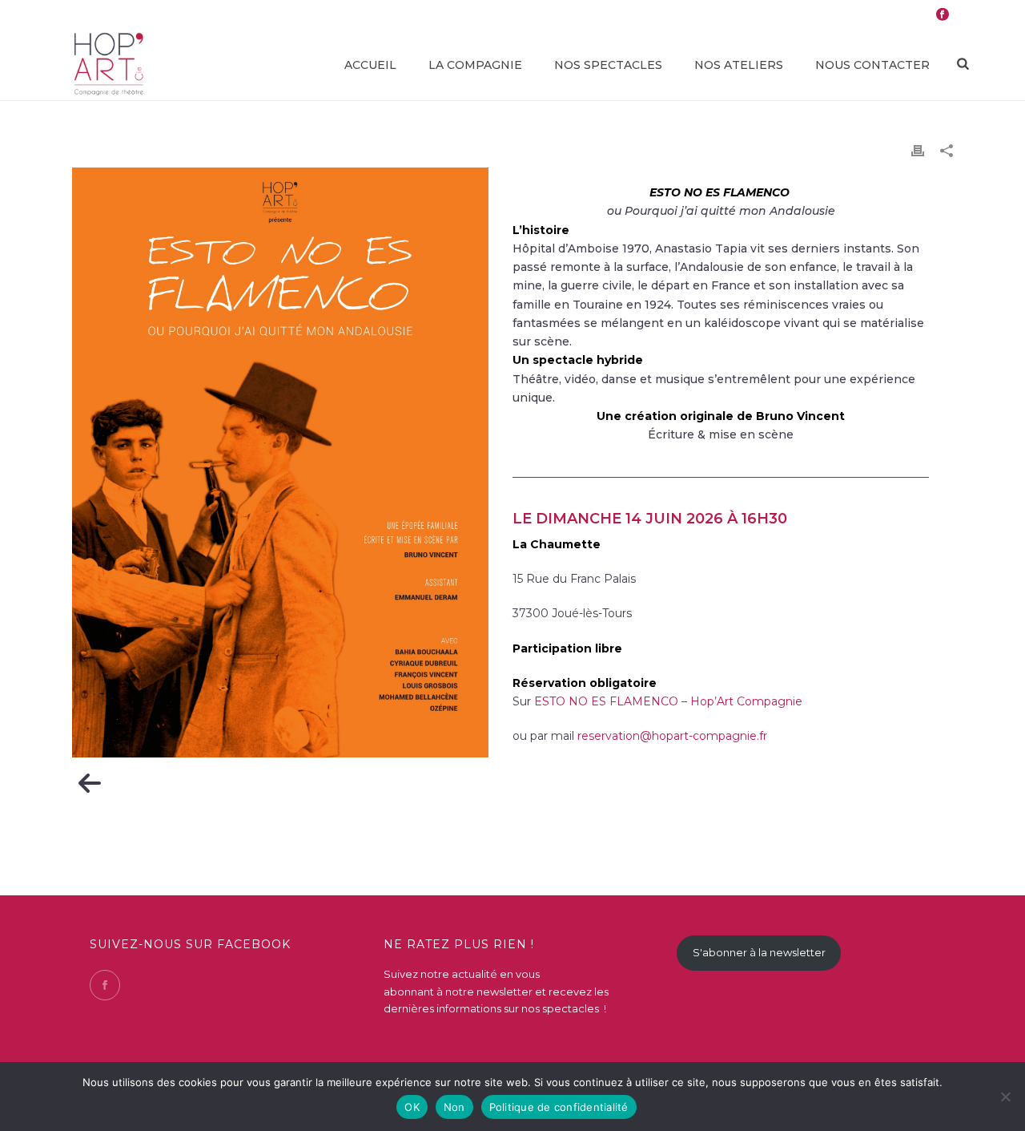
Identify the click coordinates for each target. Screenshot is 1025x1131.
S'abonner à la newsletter (759, 952)
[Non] (1005, 1097)
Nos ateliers (738, 65)
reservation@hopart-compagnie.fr (672, 736)
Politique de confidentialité (559, 1107)
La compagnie (475, 65)
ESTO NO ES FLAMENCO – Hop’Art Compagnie (668, 701)
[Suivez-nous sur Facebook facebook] (105, 985)
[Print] (917, 150)
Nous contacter (872, 65)
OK (412, 1107)
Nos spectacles (608, 65)
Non (454, 1107)
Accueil (370, 65)
